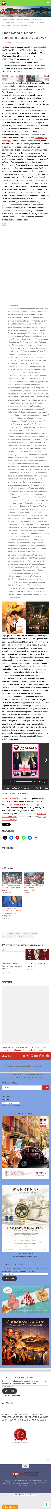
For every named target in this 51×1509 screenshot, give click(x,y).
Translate (17, 1105)
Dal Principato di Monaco (13, 22)
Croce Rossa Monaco (13, 933)
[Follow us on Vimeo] (31, 1055)
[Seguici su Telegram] (47, 1055)
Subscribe (9, 1278)
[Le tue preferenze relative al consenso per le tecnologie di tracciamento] (46, 1504)
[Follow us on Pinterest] (27, 1055)
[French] (5, 1100)
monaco (25, 933)
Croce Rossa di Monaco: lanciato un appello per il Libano (11, 887)
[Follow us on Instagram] (43, 1055)
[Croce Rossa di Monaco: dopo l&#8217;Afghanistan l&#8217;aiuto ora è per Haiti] (34, 878)
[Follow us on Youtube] (35, 1055)
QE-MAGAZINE (8, 798)
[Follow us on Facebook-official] (39, 1055)
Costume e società (35, 20)
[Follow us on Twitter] (23, 1055)
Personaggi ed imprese (19, 25)
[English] (3, 1100)
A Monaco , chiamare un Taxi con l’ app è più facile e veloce (12, 965)
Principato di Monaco (9, 937)
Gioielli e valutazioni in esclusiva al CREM (25, 1256)
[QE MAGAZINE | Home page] (4, 3)
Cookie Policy (31, 1495)
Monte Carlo (33, 933)
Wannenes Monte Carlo (25, 1253)
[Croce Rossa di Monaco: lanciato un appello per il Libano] (12, 878)
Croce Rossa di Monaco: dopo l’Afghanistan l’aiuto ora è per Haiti (33, 887)
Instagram (18, 804)
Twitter (28, 804)
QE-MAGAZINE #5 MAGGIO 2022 (16, 793)
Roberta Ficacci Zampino (25, 937)
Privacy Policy (19, 1495)
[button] (4, 78)
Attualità (20, 20)
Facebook (7, 804)
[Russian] (8, 1100)
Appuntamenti (8, 20)
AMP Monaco (9, 42)
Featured (30, 22)
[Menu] (48, 3)
